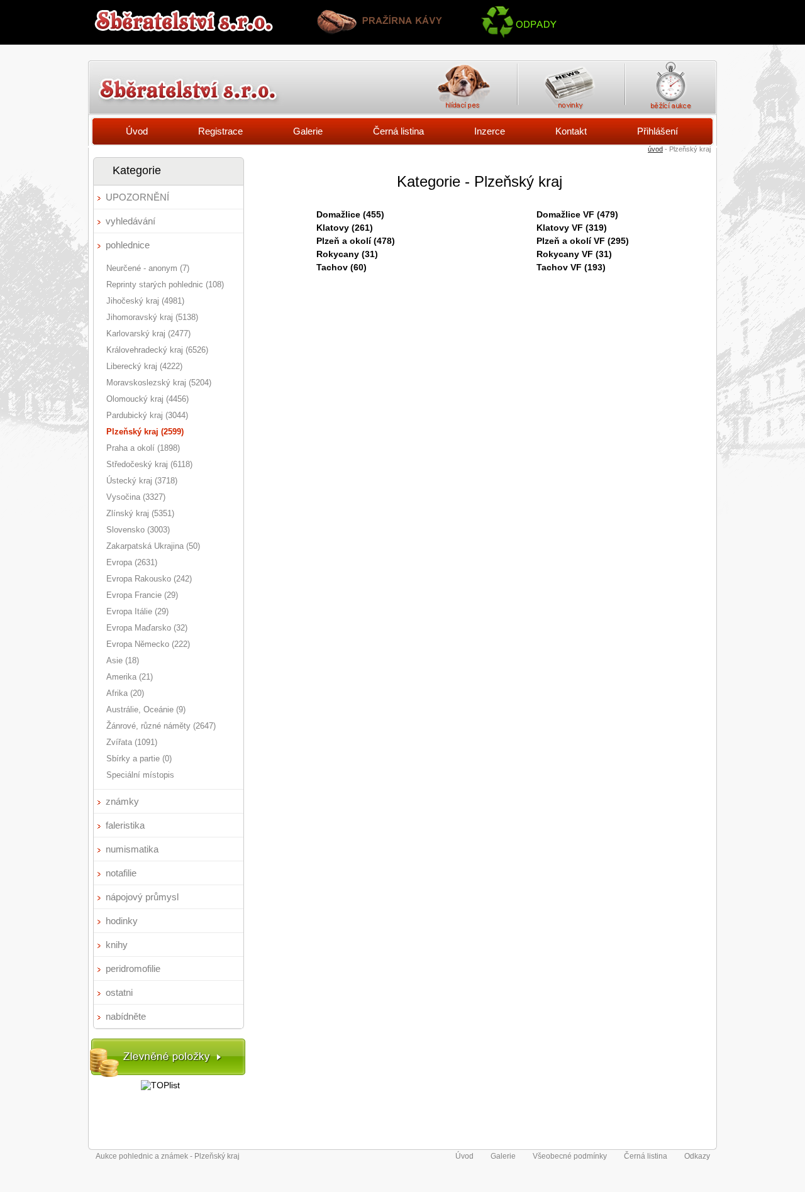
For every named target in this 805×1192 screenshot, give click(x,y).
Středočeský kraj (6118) (149, 464)
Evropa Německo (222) (148, 644)
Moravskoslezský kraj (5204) (158, 382)
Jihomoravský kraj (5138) (152, 317)
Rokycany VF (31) (574, 254)
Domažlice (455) (350, 214)
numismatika (132, 849)
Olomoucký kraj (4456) (147, 399)
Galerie (308, 131)
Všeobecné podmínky (570, 1156)
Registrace (220, 131)
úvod (655, 149)
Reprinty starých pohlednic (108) (165, 284)
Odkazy (697, 1156)
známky (122, 801)
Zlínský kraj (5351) (140, 513)
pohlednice (128, 245)
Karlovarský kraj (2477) (148, 333)
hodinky (122, 920)
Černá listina (398, 131)
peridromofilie (133, 968)
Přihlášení (657, 131)
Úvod (137, 131)
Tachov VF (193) (571, 267)
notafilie (121, 873)
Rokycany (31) (347, 254)
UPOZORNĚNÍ (137, 197)
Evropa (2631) (131, 562)
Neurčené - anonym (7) (147, 268)
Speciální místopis (140, 775)
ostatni (119, 992)
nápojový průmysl (142, 896)
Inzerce (489, 131)
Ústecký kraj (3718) (141, 480)
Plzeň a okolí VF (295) (582, 241)
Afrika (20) (125, 693)
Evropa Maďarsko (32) (146, 627)
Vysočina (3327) (135, 497)
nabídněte (126, 1016)
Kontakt (571, 131)
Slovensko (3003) (138, 529)
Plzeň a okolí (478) (355, 241)
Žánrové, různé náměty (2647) (161, 726)
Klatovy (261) (344, 228)
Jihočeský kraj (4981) (145, 301)
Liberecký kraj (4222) (144, 366)
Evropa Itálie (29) (137, 611)
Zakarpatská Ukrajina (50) (153, 546)
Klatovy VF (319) (571, 228)
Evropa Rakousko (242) (149, 578)
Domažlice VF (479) (577, 214)
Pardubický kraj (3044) (147, 415)
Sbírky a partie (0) (139, 758)
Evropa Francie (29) (142, 595)
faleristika (125, 825)
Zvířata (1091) (131, 742)
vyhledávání (130, 221)
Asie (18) (122, 660)
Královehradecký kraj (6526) (157, 350)
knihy (117, 944)
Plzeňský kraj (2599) (145, 431)
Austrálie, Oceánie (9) (146, 709)
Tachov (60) (341, 267)
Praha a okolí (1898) (143, 448)
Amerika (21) (129, 677)
